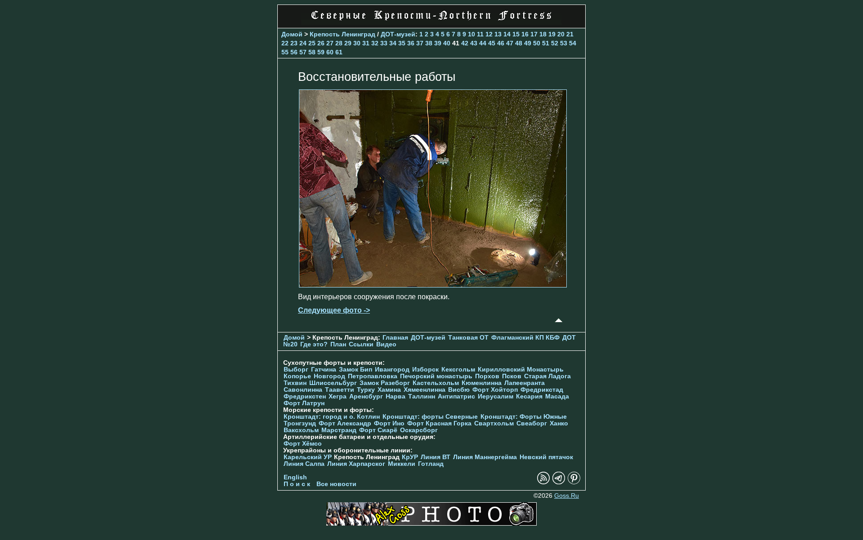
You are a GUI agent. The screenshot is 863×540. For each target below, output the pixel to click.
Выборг (296, 369)
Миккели (401, 463)
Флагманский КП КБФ (525, 337)
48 (518, 43)
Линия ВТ (435, 457)
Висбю (459, 389)
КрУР (410, 457)
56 (294, 52)
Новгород (329, 376)
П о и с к (297, 484)
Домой (291, 34)
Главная (395, 337)
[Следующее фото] (433, 285)
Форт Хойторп (495, 389)
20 (561, 34)
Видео (386, 344)
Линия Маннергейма (485, 457)
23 (294, 43)
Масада (557, 396)
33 (383, 43)
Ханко (559, 423)
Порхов (487, 376)
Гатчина (323, 369)
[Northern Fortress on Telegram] (558, 482)
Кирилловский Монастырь (521, 369)
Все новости (336, 484)
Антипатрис (456, 396)
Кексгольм (458, 369)
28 (339, 43)
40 (446, 43)
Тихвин (295, 383)
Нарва (395, 396)
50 (536, 43)
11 (480, 34)
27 (330, 43)
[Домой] (431, 22)
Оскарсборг (419, 430)
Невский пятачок (546, 457)
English (295, 477)
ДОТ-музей (398, 34)
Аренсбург (366, 396)
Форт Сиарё (378, 430)
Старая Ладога (547, 376)
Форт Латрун (304, 403)
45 (491, 43)
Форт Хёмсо (303, 443)
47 (509, 43)
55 (285, 52)
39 (437, 43)
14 (507, 34)
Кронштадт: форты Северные (430, 416)
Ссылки (361, 344)
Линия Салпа (304, 463)
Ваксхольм (301, 430)
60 (330, 52)
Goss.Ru (566, 495)
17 (534, 34)
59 (321, 52)
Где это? (314, 344)
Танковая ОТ (468, 337)
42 (464, 43)
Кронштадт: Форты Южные (523, 416)
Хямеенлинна (424, 389)
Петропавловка (372, 376)
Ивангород (392, 369)
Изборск (425, 369)
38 (428, 43)
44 (482, 43)
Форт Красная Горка (439, 423)
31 (365, 43)
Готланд (431, 463)
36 (410, 43)
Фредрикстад (541, 389)
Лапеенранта (524, 383)
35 (401, 43)
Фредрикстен (305, 396)
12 (489, 34)
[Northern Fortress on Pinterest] (574, 482)
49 (527, 43)
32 (374, 43)
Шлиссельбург (333, 383)
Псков (511, 376)
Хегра (338, 396)
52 (554, 43)
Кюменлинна (482, 383)
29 (347, 43)
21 (570, 34)
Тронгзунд (300, 423)
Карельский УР (308, 457)
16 (525, 34)
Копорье (297, 376)
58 (312, 52)
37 (419, 43)
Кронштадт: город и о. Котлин (332, 416)
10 (471, 34)
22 (285, 43)
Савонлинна (303, 389)
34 (392, 43)
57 (303, 52)
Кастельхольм (436, 383)
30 (356, 43)
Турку (366, 389)
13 (498, 34)
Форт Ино (389, 423)
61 (339, 52)
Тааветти (339, 389)
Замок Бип (355, 369)
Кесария (529, 396)
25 (312, 43)
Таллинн (421, 396)
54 (572, 43)
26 (321, 43)
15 (516, 34)
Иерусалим (495, 396)
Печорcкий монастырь (436, 376)
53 (563, 43)
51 (545, 43)
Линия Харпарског (356, 463)
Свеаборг (531, 423)
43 (473, 43)
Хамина (389, 389)
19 (552, 34)
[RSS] (543, 482)
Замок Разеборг (385, 383)
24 (303, 43)
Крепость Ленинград (342, 34)
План (338, 344)
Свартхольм (494, 423)
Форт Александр (345, 423)
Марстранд (338, 430)
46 (500, 43)
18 (543, 34)
